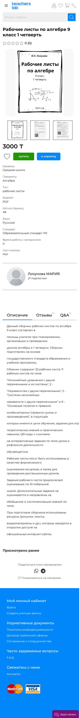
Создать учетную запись (24, 613)
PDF (6, 201)
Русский (9, 222)
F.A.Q (10, 657)
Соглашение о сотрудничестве (29, 641)
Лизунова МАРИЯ (44, 274)
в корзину (48, 156)
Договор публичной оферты (27, 635)
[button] (65, 714)
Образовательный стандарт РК (25, 233)
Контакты (13, 674)
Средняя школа (14, 170)
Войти (11, 607)
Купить (24, 156)
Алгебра (9, 180)
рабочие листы (13, 191)
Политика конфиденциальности (30, 629)
